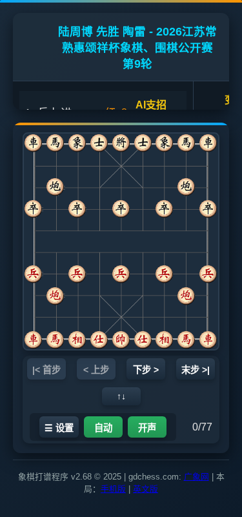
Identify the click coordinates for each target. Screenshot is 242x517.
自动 (103, 428)
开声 (147, 428)
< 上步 (96, 370)
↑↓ (121, 396)
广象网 (196, 477)
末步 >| (195, 370)
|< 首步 (46, 370)
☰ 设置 (59, 428)
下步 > (146, 370)
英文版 (145, 489)
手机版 (113, 489)
